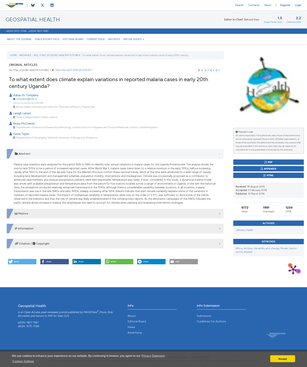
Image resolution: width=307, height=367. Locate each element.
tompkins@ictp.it (26, 99)
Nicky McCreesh (23, 123)
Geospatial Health (33, 19)
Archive (248, 248)
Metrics (23, 213)
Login (298, 5)
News (267, 5)
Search (239, 5)
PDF (270, 162)
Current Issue (96, 39)
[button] (22, 261)
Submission (204, 316)
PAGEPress (90, 312)
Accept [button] (282, 358)
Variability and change (266, 248)
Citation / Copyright (34, 243)
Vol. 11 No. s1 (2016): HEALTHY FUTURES (57, 55)
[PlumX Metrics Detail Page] (293, 269)
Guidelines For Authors (211, 321)
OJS (66, 316)
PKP (50, 316)
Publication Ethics (47, 39)
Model (284, 248)
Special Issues (132, 39)
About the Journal (19, 39)
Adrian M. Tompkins (25, 95)
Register (285, 5)
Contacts (254, 5)
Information (25, 228)
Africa (239, 248)
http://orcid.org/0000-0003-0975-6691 (28, 103)
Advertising (135, 332)
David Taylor (20, 134)
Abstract (24, 153)
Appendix (269, 168)
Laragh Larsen (21, 113)
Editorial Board (73, 39)
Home (13, 55)
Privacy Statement (153, 355)
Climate (240, 230)
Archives (114, 39)
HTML (270, 175)
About (132, 316)
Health (249, 230)
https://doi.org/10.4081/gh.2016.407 (73, 70)
